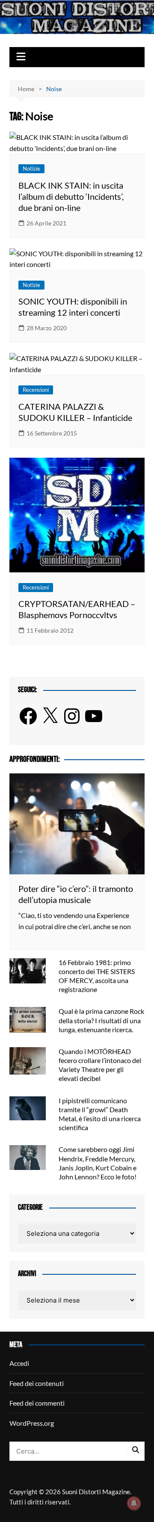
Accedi (19, 1363)
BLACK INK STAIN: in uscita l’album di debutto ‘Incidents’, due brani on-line (71, 196)
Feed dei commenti (37, 1403)
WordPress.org (31, 1423)
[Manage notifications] (134, 1503)
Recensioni (36, 389)
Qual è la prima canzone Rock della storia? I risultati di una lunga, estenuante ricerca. (101, 1020)
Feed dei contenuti (36, 1383)
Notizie (31, 168)
